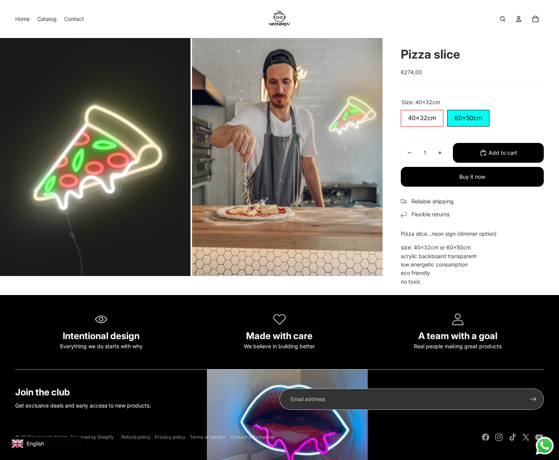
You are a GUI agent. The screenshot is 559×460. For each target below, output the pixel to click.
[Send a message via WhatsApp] (544, 445)
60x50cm (468, 116)
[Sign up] (533, 399)
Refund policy (136, 437)
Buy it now (472, 176)
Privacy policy (170, 437)
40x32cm (422, 116)
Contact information (251, 437)
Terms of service (208, 437)
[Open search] (502, 19)
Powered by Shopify (92, 437)
